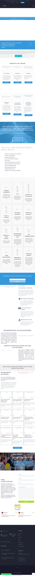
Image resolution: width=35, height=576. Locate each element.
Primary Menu (33, 6)
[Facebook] (26, 1)
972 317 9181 (20, 1)
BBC (34, 415)
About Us (22, 2)
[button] (6, 574)
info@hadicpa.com (24, 560)
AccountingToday (20, 397)
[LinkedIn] (27, 1)
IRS (10, 415)
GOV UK (21, 415)
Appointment (20, 533)
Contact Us (17, 2)
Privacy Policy (20, 544)
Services (19, 539)
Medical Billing (20, 542)
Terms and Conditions (21, 546)
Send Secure (12, 2)
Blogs (19, 535)
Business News (33, 397)
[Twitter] (28, 1)
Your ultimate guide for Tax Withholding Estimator (9, 554)
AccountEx (9, 397)
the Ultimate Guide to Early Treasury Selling (9, 558)
